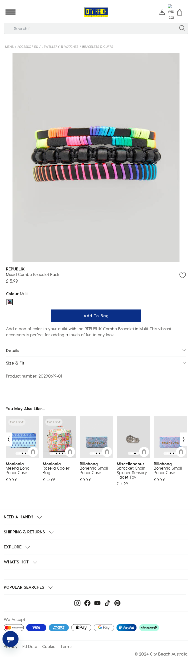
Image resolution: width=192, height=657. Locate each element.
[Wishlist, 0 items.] (171, 12)
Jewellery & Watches (60, 46)
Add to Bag (96, 315)
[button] (11, 12)
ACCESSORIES (28, 46)
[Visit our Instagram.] (76, 602)
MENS (9, 46)
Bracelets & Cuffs (97, 46)
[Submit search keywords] (182, 28)
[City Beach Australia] (96, 12)
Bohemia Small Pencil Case (94, 470)
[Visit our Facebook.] (86, 602)
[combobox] (96, 28)
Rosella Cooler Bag (56, 470)
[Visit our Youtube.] (96, 602)
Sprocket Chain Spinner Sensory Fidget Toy (132, 472)
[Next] (184, 439)
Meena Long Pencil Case (18, 470)
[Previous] (8, 439)
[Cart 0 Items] (179, 12)
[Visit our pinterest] (116, 602)
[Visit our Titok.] (106, 602)
